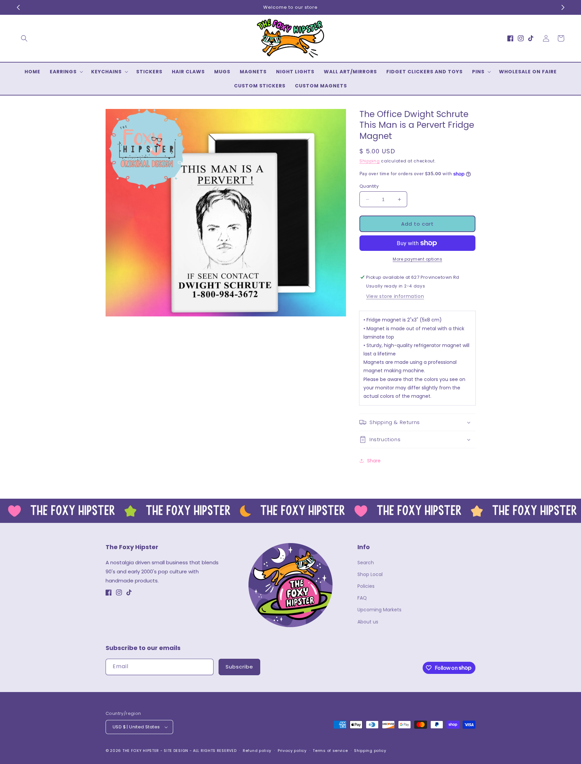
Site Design (176, 750)
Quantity (369, 186)
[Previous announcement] (18, 7)
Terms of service (330, 750)
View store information (395, 296)
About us (367, 621)
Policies (366, 586)
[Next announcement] (562, 7)
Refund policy (257, 750)
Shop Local (370, 574)
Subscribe (239, 666)
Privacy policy (292, 750)
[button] (24, 38)
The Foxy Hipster (140, 750)
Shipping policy (370, 750)
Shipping (369, 161)
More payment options (417, 259)
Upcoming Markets (379, 609)
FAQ (362, 598)
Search (365, 562)
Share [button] (374, 460)
